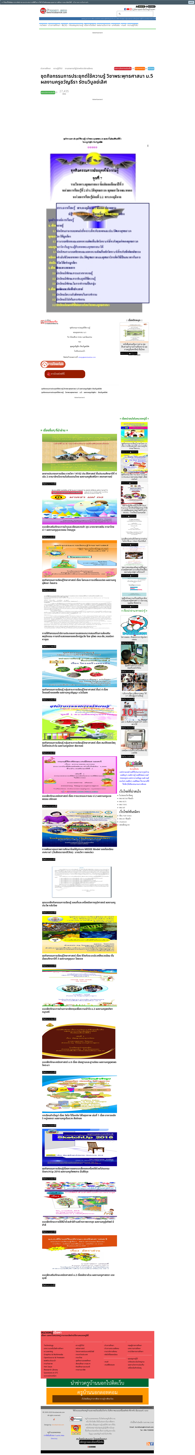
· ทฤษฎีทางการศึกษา (134, 1345)
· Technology (48, 1345)
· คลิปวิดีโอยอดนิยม (111, 1354)
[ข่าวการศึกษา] (54, 25)
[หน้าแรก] (43, 25)
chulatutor (123, 822)
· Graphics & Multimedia (53, 1354)
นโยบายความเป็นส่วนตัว (80, 2)
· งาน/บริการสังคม (110, 1351)
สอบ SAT (122, 807)
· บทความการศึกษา (134, 1348)
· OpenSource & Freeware (53, 1357)
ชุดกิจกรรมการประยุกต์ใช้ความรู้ (52, 392)
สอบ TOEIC (123, 804)
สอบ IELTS (122, 801)
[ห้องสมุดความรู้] (76, 25)
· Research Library (50, 1369)
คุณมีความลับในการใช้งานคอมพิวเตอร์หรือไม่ (134, 666)
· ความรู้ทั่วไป (79, 1345)
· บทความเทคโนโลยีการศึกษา (53, 1348)
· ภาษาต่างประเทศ (81, 1354)
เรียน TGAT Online (125, 816)
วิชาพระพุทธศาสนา (71, 392)
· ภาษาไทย (78, 1357)
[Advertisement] (97, 48)
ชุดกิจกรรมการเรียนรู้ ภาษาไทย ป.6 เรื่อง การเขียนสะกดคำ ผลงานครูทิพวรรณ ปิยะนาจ (134, 445)
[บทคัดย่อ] (115, 25)
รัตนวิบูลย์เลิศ (102, 392)
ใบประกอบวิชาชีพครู (126, 795)
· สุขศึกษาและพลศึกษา (83, 1360)
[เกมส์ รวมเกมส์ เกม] (124, 25)
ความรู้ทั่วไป (57, 68)
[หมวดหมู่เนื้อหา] (90, 25)
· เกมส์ (106, 1361)
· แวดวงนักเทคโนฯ (49, 1376)
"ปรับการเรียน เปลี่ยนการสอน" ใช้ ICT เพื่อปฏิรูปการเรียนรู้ (134, 694)
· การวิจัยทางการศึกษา (135, 1351)
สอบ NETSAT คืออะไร (126, 798)
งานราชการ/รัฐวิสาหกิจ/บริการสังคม (79, 68)
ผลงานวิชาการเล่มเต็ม (122, 68)
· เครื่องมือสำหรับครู (134, 1367)
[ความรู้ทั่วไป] (132, 25)
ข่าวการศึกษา (46, 68)
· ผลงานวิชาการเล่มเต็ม (135, 1364)
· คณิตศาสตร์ (79, 1348)
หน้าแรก (151, 68)
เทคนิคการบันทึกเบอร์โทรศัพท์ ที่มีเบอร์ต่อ (134, 751)
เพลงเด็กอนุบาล (124, 825)
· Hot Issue (47, 1366)
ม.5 (81, 392)
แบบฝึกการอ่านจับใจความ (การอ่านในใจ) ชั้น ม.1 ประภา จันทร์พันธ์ (134, 540)
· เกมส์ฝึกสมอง (109, 1364)
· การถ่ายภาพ (48, 1363)
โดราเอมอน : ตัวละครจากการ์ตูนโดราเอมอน (134, 638)
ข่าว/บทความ (140, 68)
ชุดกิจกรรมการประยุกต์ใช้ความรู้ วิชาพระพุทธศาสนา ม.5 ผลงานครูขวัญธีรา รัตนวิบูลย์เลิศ (71, 389)
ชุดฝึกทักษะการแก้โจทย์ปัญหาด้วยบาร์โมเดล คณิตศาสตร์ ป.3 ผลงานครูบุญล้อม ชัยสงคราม (134, 600)
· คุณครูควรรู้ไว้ (132, 1358)
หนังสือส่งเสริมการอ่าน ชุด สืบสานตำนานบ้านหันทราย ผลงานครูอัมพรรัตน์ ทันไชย (134, 347)
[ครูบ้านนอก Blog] (64, 25)
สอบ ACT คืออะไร (125, 819)
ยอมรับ (191, 2)
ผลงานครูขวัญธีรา (90, 392)
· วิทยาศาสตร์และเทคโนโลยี (84, 1351)
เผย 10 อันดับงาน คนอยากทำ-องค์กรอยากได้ (134, 723)
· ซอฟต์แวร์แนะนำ (49, 1360)
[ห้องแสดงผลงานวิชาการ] (104, 25)
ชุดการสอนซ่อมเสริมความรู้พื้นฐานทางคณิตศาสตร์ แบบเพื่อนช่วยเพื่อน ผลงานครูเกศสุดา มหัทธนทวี (134, 569)
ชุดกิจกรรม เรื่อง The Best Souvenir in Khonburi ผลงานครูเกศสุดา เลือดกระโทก (134, 476)
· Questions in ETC (50, 1372)
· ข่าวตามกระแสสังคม (111, 1348)
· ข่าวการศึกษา (109, 1345)
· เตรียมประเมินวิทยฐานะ (136, 1361)
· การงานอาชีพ (80, 1369)
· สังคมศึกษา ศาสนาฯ (82, 1363)
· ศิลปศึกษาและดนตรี (82, 1366)
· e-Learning (48, 1351)
